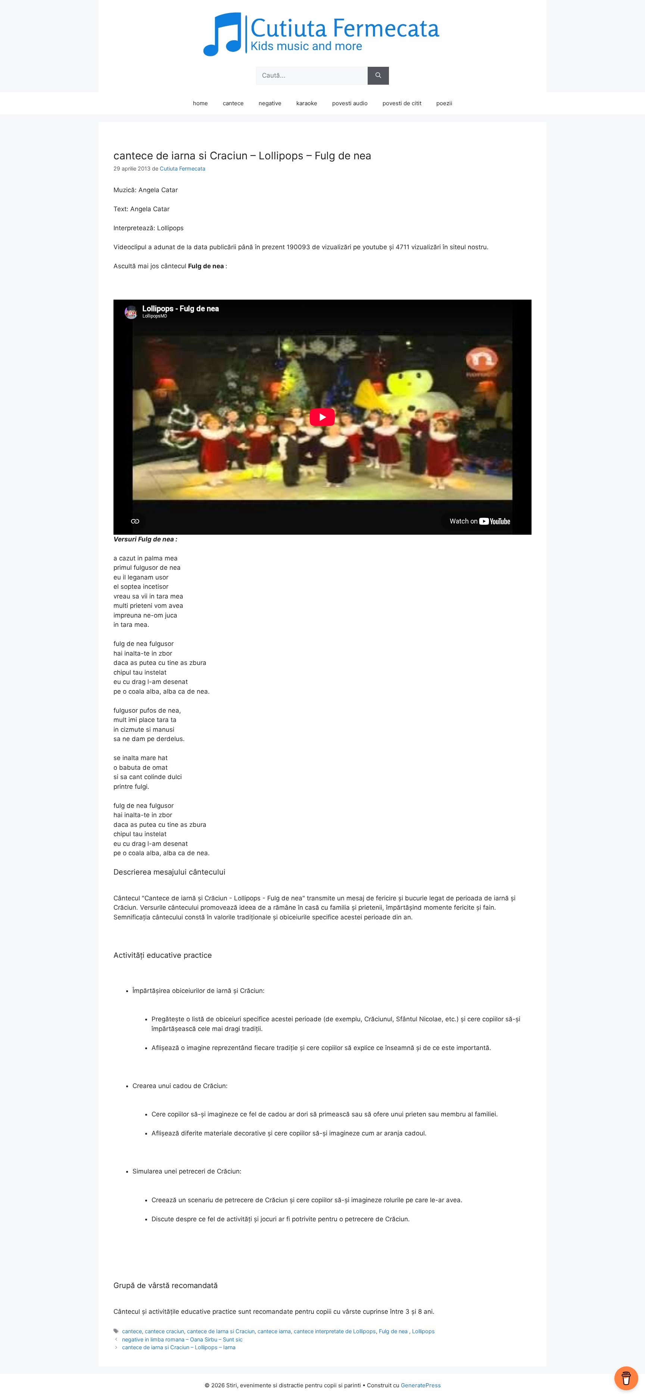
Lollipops (423, 1331)
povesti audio (350, 103)
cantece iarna (274, 1331)
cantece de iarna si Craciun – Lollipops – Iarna (179, 1347)
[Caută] (378, 76)
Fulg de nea (394, 1331)
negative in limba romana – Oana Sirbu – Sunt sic (182, 1339)
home (200, 103)
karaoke (306, 103)
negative (270, 103)
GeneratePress (421, 1385)
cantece (233, 103)
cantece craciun (164, 1331)
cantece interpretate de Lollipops (335, 1331)
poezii (444, 103)
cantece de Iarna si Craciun (221, 1331)
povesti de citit (402, 103)
